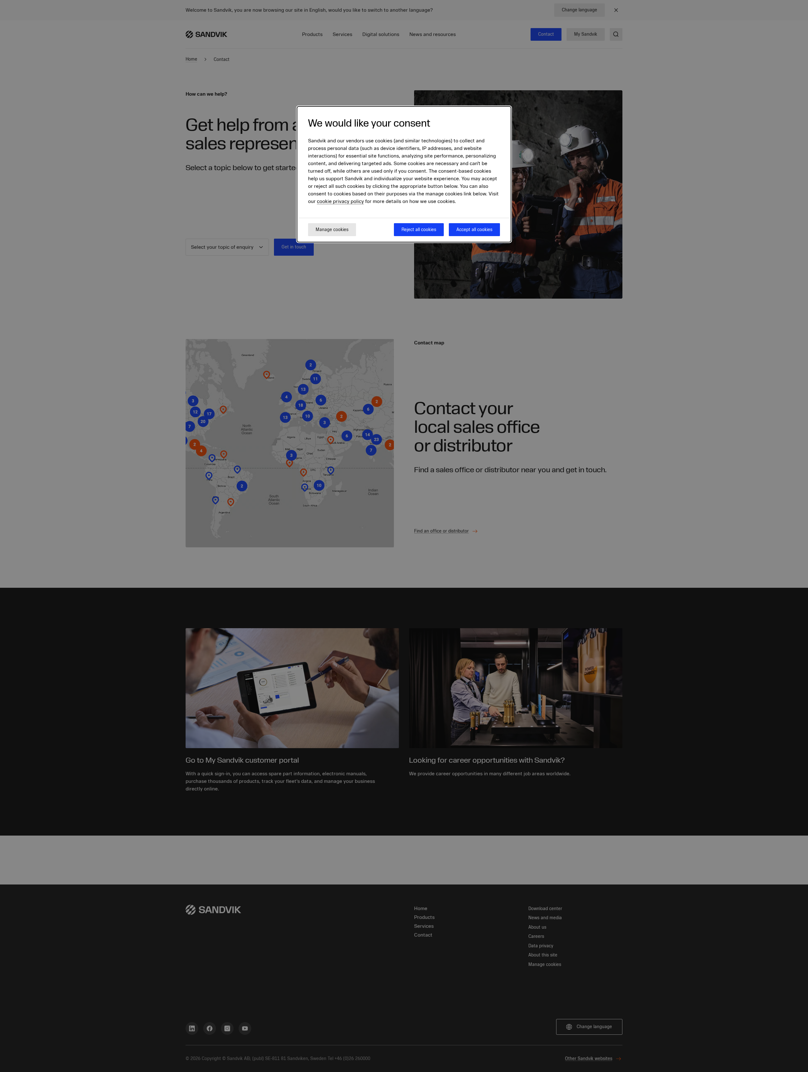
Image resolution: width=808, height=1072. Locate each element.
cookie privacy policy (340, 201)
